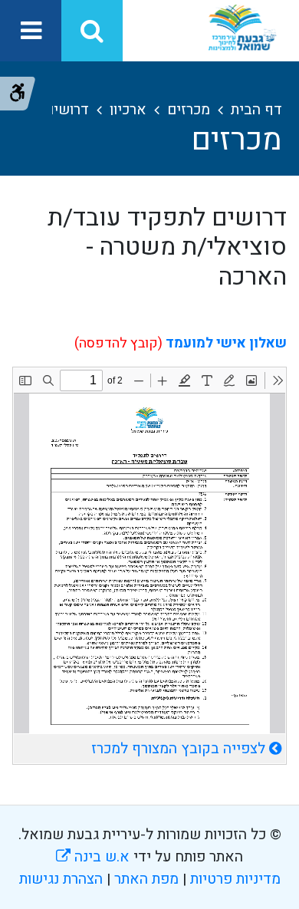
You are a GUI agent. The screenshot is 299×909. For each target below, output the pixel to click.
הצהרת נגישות (61, 879)
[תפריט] (30, 30)
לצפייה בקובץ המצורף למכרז (178, 748)
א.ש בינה (93, 857)
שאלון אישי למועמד (226, 343)
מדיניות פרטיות (233, 879)
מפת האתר (146, 879)
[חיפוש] (92, 30)
